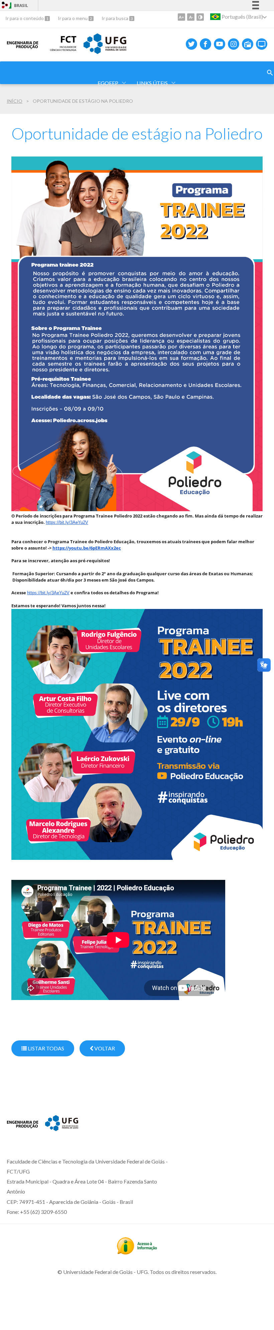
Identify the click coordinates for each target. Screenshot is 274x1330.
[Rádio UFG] (247, 44)
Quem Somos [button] (75, 57)
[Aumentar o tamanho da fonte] (181, 17)
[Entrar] (5, 6)
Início (14, 101)
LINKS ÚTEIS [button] (152, 83)
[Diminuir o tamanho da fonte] (190, 17)
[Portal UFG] (61, 1129)
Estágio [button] (238, 57)
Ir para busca (115, 18)
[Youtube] (219, 44)
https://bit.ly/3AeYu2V (67, 522)
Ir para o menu (73, 18)
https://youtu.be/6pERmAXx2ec (86, 548)
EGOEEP (108, 83)
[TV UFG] (261, 44)
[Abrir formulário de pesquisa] (270, 73)
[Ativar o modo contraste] (200, 17)
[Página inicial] (22, 1132)
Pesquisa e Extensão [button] (180, 57)
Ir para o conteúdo (25, 18)
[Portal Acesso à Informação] (137, 1252)
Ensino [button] (122, 57)
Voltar (104, 1048)
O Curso (26, 57)
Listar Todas (45, 1048)
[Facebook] (205, 44)
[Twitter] (191, 44)
